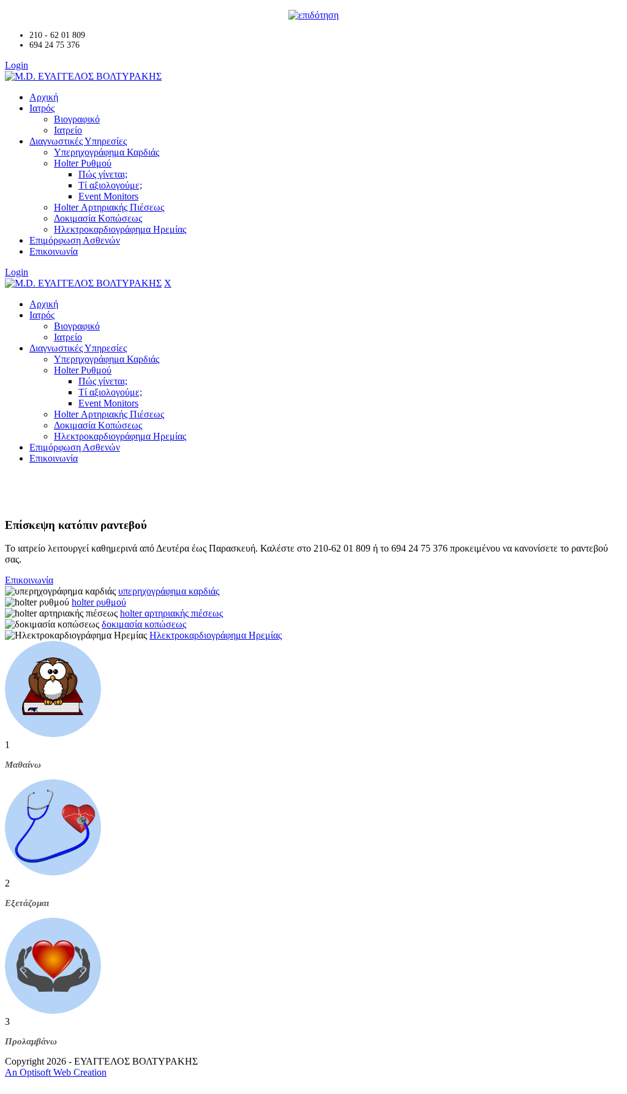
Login (16, 65)
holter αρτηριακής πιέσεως (171, 613)
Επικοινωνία (29, 580)
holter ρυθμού (99, 602)
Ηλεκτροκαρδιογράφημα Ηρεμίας (215, 635)
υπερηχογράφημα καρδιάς (168, 591)
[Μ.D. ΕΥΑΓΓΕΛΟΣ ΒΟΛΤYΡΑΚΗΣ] (83, 76)
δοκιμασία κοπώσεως (144, 624)
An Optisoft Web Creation (56, 1072)
